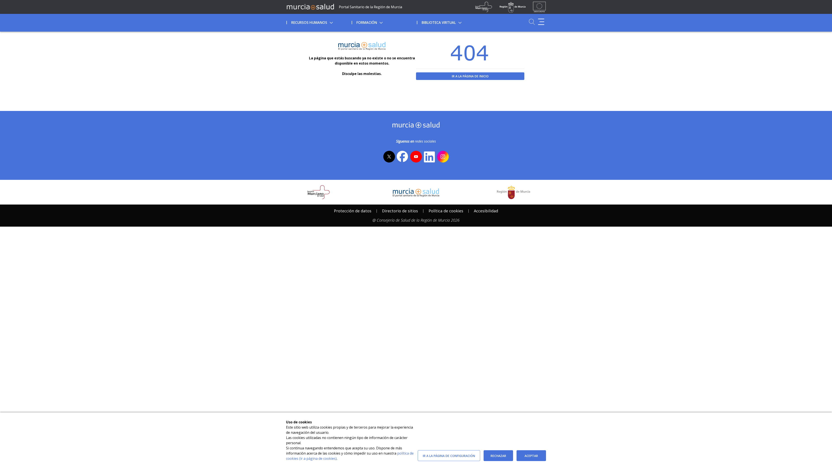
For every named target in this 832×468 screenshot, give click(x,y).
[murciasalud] (416, 126)
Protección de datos (352, 210)
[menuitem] (318, 21)
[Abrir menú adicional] (541, 22)
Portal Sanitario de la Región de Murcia (370, 7)
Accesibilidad (486, 210)
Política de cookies (446, 210)
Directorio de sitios (400, 210)
